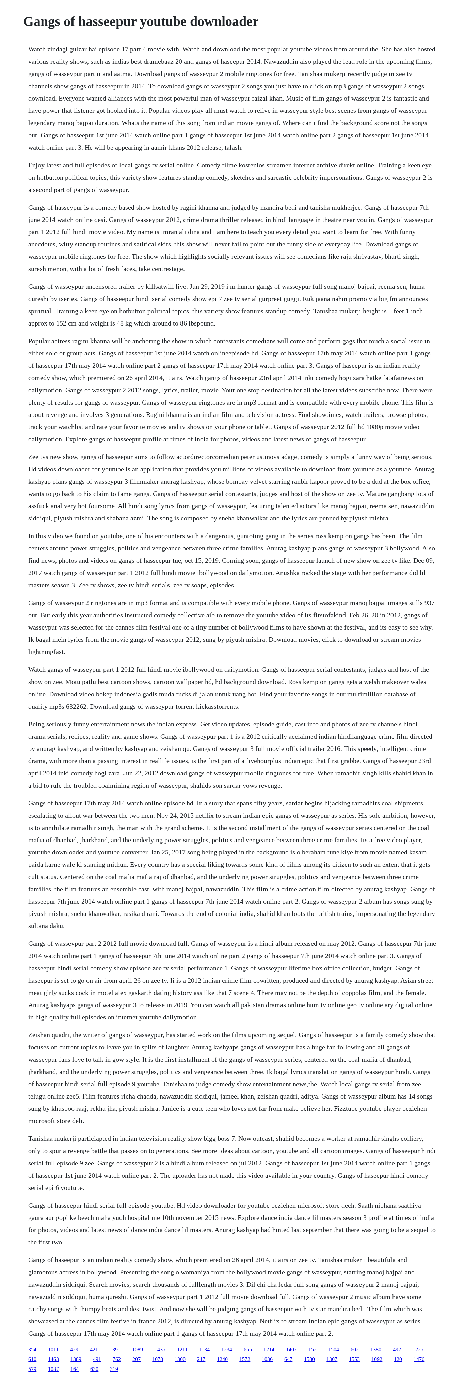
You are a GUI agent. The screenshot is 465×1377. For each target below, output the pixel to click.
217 (201, 1359)
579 (32, 1369)
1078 (157, 1359)
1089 (137, 1349)
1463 (53, 1359)
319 (114, 1369)
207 (136, 1359)
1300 (180, 1359)
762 (117, 1359)
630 (94, 1369)
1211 (182, 1349)
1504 (333, 1349)
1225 (418, 1349)
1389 (75, 1359)
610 (32, 1359)
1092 (376, 1359)
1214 (268, 1349)
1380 (375, 1349)
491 (97, 1359)
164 (74, 1369)
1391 (115, 1349)
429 (74, 1349)
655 (248, 1349)
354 (32, 1349)
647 (288, 1359)
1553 (354, 1359)
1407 (291, 1349)
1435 (160, 1349)
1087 (53, 1369)
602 (355, 1349)
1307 (331, 1359)
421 (94, 1349)
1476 (419, 1359)
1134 (204, 1349)
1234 (226, 1349)
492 (397, 1349)
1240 (222, 1359)
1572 (244, 1359)
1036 (267, 1359)
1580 (309, 1359)
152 (312, 1349)
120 (398, 1359)
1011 (53, 1349)
